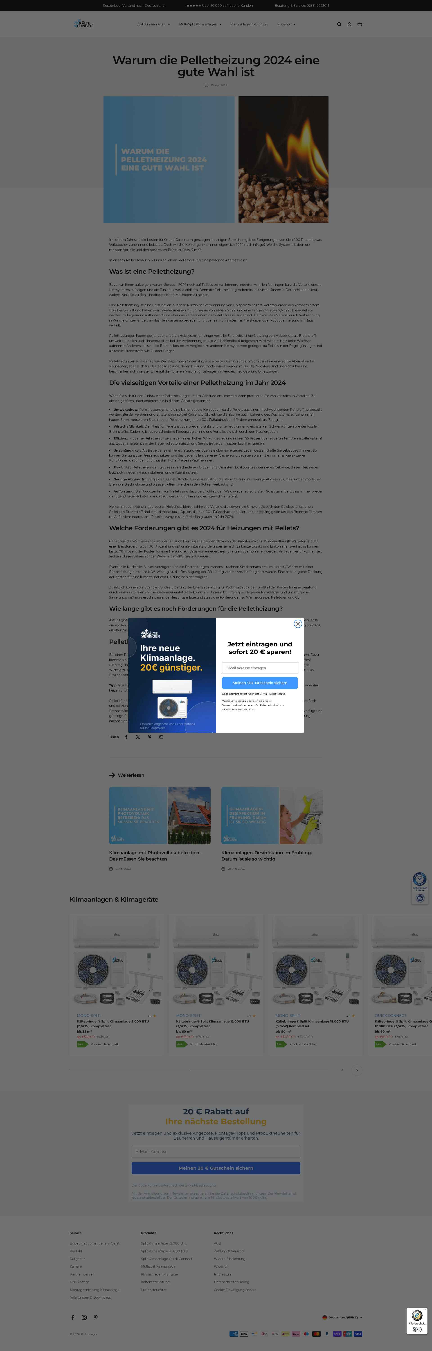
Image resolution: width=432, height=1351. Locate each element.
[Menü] (425, 1310)
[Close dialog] (298, 624)
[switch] (417, 1329)
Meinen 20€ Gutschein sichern (260, 683)
